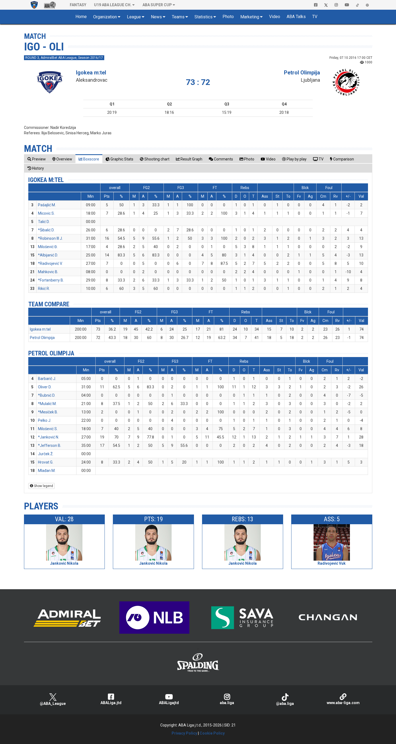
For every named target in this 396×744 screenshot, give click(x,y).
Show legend (43, 486)
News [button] (156, 16)
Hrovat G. (45, 462)
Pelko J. (44, 420)
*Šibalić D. (46, 230)
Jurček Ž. (45, 454)
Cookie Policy (212, 733)
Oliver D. (44, 387)
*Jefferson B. (49, 445)
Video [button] (274, 16)
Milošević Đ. (48, 247)
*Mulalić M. (47, 404)
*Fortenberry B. (51, 280)
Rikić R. (44, 288)
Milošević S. (48, 429)
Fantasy (78, 5)
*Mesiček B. (48, 412)
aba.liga (227, 703)
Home (81, 16)
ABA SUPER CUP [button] (157, 5)
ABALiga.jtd (110, 703)
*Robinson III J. (50, 238)
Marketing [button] (249, 16)
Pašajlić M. (47, 205)
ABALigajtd (169, 703)
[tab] (36, 159)
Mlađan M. (46, 470)
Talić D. (44, 222)
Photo (228, 16)
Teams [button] (178, 16)
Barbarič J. (47, 378)
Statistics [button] (203, 16)
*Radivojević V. (50, 263)
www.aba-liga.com (343, 703)
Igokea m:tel (91, 72)
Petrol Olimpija (302, 72)
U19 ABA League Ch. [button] (112, 5)
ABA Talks (296, 16)
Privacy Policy (184, 733)
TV (314, 16)
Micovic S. (46, 213)
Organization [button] (105, 16)
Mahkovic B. (48, 272)
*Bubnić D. (46, 395)
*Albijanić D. (48, 255)
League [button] (134, 16)
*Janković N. (48, 437)
